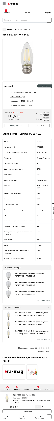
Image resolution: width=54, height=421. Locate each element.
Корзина (48, 13)
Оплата (17, 389)
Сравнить (6, 418)
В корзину (40, 126)
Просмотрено (40, 418)
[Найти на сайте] (49, 20)
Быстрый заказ (16, 126)
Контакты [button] (6, 13)
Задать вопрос (53, 210)
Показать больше (43, 300)
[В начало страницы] (49, 417)
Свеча (9, 29)
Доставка (26, 389)
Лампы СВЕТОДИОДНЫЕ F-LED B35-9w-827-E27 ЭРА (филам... (31, 401)
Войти (27, 13)
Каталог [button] (7, 389)
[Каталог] (4, 3)
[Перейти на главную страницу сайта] (19, 3)
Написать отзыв (43, 351)
